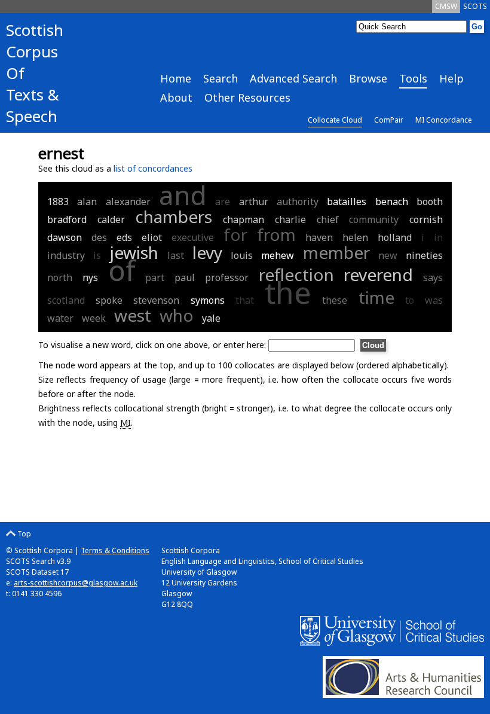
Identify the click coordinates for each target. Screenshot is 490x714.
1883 (58, 201)
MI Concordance (443, 120)
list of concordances (153, 168)
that (244, 300)
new (387, 255)
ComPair (388, 120)
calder (111, 219)
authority (297, 201)
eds (124, 237)
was (434, 300)
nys (90, 277)
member (336, 252)
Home (175, 78)
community (374, 219)
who (177, 315)
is (97, 255)
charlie (290, 219)
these (334, 300)
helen (355, 237)
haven (319, 237)
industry (66, 255)
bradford (67, 219)
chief (328, 219)
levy (207, 252)
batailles (346, 201)
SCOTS (475, 6)
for (235, 234)
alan (87, 201)
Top (23, 534)
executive (193, 237)
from (276, 234)
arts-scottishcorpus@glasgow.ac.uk (75, 583)
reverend (378, 274)
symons (208, 300)
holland (395, 237)
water (60, 318)
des (99, 237)
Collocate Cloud (335, 120)
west (132, 315)
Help (451, 78)
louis (242, 255)
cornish (426, 219)
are (222, 201)
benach (391, 201)
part (154, 277)
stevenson (156, 300)
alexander (128, 201)
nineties (424, 255)
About (176, 97)
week (94, 318)
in (438, 237)
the (288, 292)
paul (184, 277)
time (376, 297)
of (122, 270)
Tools (413, 78)
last (175, 255)
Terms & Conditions (115, 550)
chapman (243, 219)
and (183, 195)
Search (220, 78)
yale (211, 318)
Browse (368, 78)
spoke (109, 300)
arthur (253, 201)
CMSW (446, 6)
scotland (66, 300)
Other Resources (247, 97)
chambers (173, 216)
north (59, 277)
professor (227, 277)
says (433, 277)
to (409, 300)
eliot (152, 237)
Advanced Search (293, 78)
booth (429, 201)
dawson (64, 237)
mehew (277, 255)
